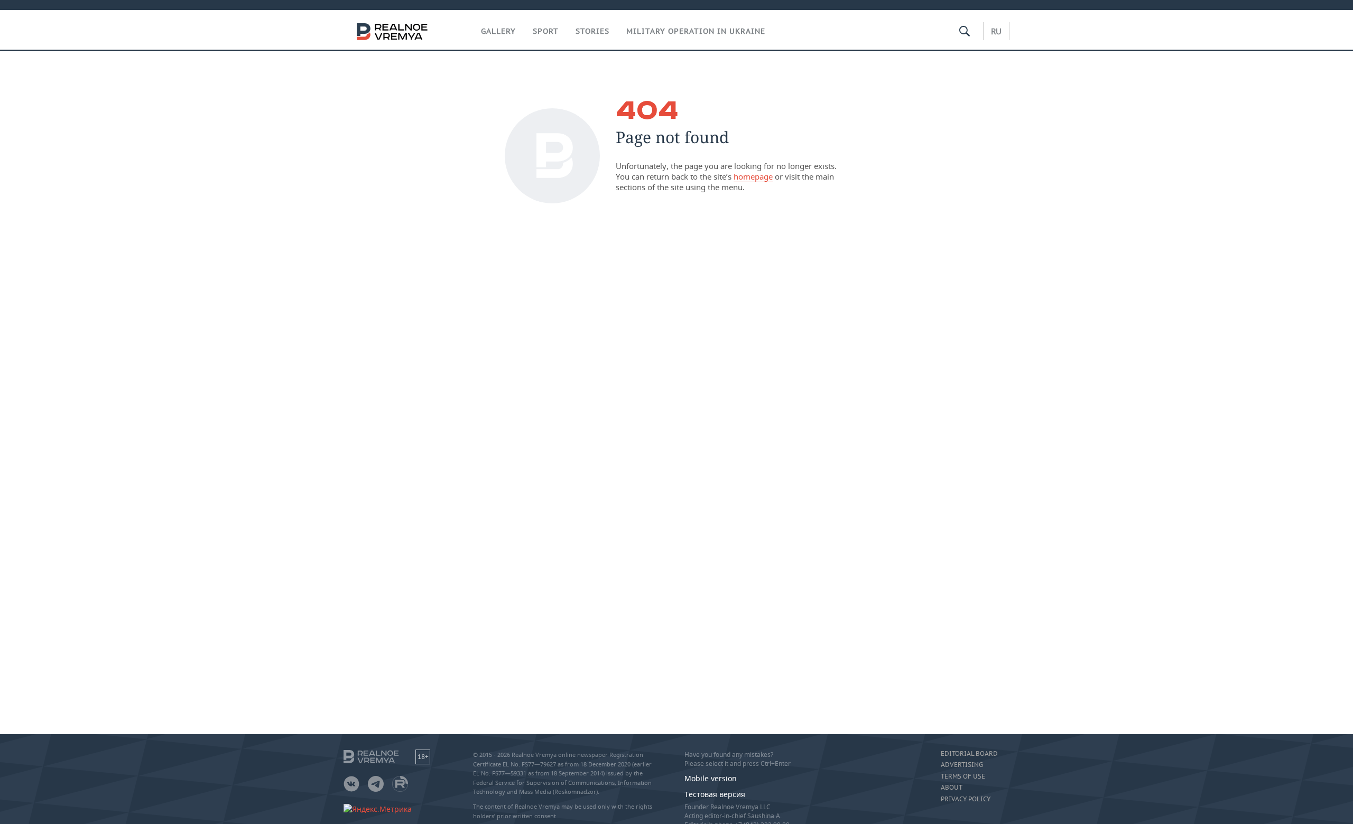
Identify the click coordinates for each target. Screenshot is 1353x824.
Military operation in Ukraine (695, 31)
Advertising (962, 765)
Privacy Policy (965, 799)
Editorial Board (969, 753)
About (951, 787)
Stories (592, 31)
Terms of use (963, 776)
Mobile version (710, 778)
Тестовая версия (714, 794)
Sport (546, 31)
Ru (996, 31)
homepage (753, 176)
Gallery (498, 31)
